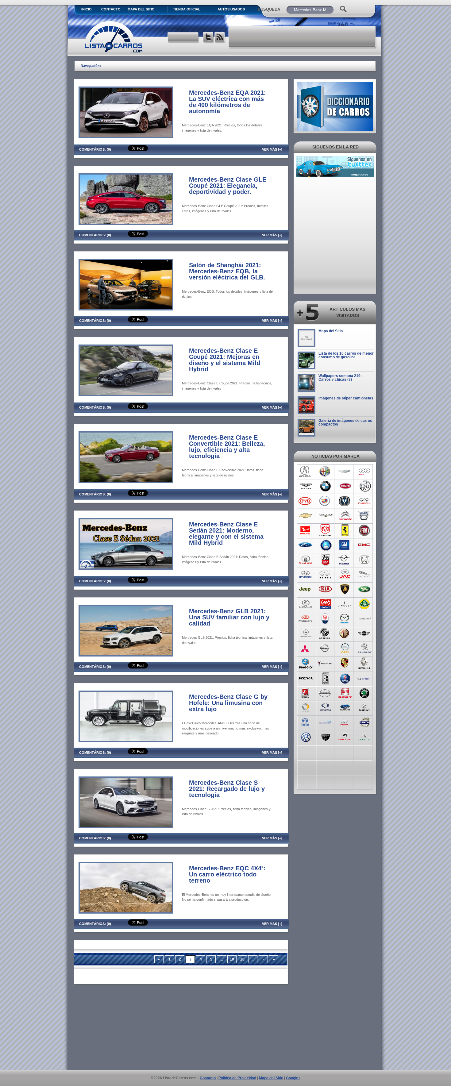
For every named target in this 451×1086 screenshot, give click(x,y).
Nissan (325, 648)
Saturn (305, 692)
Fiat (364, 530)
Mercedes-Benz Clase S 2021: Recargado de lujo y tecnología (227, 788)
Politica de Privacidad (237, 1078)
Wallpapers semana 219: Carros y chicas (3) (340, 378)
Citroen (345, 515)
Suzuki (364, 707)
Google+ (293, 1078)
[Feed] (220, 38)
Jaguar (364, 574)
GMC (364, 545)
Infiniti (325, 574)
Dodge (325, 530)
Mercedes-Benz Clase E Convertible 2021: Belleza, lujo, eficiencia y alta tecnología (227, 446)
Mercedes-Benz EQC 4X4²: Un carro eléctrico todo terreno (227, 874)
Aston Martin (345, 471)
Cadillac (325, 501)
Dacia (364, 515)
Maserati (325, 618)
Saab (345, 677)
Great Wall (305, 560)
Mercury (325, 633)
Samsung (364, 677)
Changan (345, 501)
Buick (364, 486)
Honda (364, 560)
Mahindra (305, 618)
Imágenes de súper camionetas (345, 398)
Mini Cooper (364, 633)
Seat (345, 692)
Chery (364, 501)
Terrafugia (325, 721)
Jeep (305, 589)
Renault (364, 663)
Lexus (305, 604)
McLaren (364, 618)
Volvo (364, 721)
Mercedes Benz (305, 633)
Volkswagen (305, 736)
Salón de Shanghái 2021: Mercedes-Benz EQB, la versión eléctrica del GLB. (227, 271)
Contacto (111, 9)
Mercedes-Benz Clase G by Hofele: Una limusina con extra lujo (228, 702)
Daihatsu (305, 530)
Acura (305, 471)
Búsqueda (269, 9)
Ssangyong (325, 707)
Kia (325, 589)
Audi (364, 471)
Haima (345, 560)
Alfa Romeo (325, 471)
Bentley (305, 486)
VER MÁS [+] (272, 149)
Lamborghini (345, 589)
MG (345, 633)
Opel (345, 648)
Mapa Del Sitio (141, 9)
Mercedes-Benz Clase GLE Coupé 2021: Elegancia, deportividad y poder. (227, 185)
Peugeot (364, 648)
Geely (325, 545)
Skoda (364, 692)
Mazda (345, 618)
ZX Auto (364, 736)
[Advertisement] (302, 37)
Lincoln (345, 604)
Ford (305, 545)
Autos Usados (231, 9)
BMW (325, 486)
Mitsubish (305, 648)
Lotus (364, 604)
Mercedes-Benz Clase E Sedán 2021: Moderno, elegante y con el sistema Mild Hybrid (226, 533)
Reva (305, 677)
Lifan (325, 604)
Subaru (345, 707)
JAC (345, 574)
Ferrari (345, 530)
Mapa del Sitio (330, 331)
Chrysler (325, 515)
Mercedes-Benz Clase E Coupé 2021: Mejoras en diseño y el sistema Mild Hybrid (224, 359)
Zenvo (325, 736)
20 (242, 959)
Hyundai (305, 574)
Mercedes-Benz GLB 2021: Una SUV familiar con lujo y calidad (229, 617)
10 (232, 959)
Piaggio (305, 663)
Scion (325, 692)
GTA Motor (325, 560)
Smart (305, 707)
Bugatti (345, 486)
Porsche (345, 663)
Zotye (345, 736)
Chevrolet (305, 515)
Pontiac (325, 663)
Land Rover (364, 589)
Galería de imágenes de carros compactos (345, 422)
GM (345, 545)
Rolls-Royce (325, 677)
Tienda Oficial (186, 9)
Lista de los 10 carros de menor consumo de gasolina (346, 355)
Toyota (345, 721)
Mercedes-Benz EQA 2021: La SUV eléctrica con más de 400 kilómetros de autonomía (227, 101)
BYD (305, 501)
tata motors (305, 721)
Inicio (86, 9)
